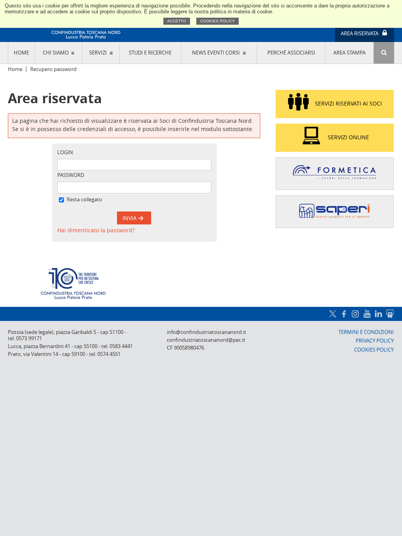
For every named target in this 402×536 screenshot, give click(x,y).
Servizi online (348, 137)
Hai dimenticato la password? (96, 230)
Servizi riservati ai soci (348, 103)
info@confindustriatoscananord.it (206, 332)
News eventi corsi (216, 52)
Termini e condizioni (366, 332)
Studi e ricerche (150, 52)
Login (65, 152)
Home (21, 52)
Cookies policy (217, 21)
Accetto (176, 21)
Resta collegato (84, 199)
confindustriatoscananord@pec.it (206, 340)
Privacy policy (375, 340)
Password (70, 175)
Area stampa (349, 52)
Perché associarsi (291, 52)
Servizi (98, 52)
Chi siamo (56, 52)
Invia (130, 218)
